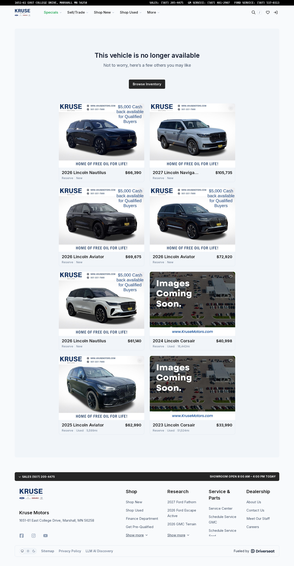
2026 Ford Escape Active (181, 513)
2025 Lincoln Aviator (83, 425)
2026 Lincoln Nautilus (84, 172)
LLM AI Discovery (99, 551)
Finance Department (142, 518)
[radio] (22, 551)
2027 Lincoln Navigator (176, 172)
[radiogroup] (28, 551)
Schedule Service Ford (222, 533)
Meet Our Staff (258, 518)
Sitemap (47, 551)
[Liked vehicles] (267, 12)
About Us (253, 502)
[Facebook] (21, 535)
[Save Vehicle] (139, 108)
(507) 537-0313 (268, 2)
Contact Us (255, 510)
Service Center (220, 508)
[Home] (23, 12)
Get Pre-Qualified (139, 527)
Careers (252, 527)
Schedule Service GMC (222, 519)
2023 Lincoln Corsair (174, 425)
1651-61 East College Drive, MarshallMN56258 (51, 2)
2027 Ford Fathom (181, 502)
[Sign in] (275, 12)
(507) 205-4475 (172, 2)
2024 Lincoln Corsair (174, 340)
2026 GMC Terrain (181, 524)
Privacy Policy (70, 551)
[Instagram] (33, 535)
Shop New (134, 502)
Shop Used (134, 510)
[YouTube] (45, 535)
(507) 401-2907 (218, 2)
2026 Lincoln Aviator (83, 256)
